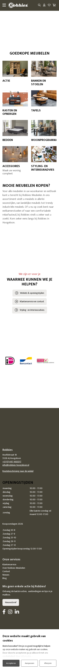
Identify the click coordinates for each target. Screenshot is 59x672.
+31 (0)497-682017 (11, 462)
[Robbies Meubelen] (18, 5)
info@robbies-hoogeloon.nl (15, 465)
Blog (4, 578)
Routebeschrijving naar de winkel (17, 471)
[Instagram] (10, 612)
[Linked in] (17, 612)
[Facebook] (4, 612)
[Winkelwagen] (54, 5)
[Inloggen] (44, 5)
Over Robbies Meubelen (13, 568)
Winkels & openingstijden (32, 293)
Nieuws (5, 575)
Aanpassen (29, 663)
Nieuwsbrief (10, 602)
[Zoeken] (39, 5)
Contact (6, 571)
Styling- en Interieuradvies (32, 310)
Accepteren (11, 663)
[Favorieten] (49, 5)
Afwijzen (48, 663)
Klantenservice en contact (32, 301)
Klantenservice (9, 564)
